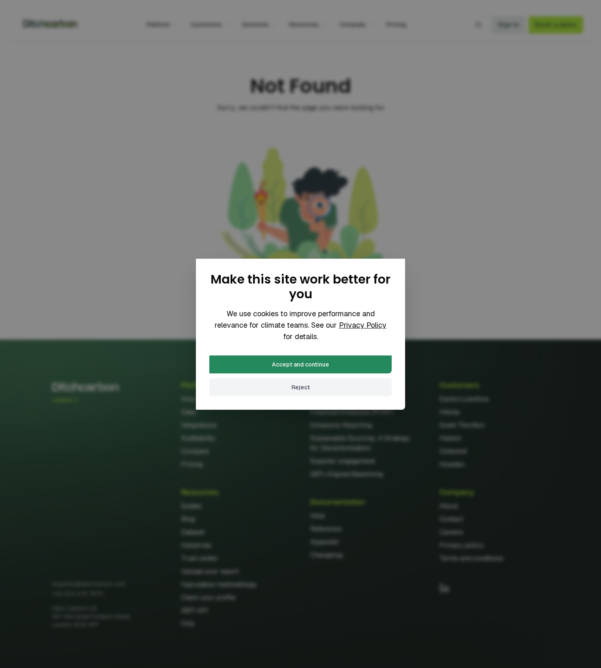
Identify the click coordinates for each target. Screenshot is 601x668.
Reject (301, 387)
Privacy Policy (362, 325)
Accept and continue (300, 364)
